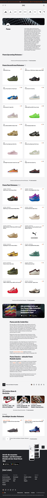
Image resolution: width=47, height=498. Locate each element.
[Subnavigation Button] (3, 5)
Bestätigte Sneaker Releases (13, 416)
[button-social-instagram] (34, 384)
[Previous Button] (3, 438)
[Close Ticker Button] (44, 1)
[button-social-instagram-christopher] (31, 384)
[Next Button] (7, 438)
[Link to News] (5, 5)
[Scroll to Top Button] (43, 447)
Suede (14, 362)
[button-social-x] (44, 384)
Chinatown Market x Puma (18, 351)
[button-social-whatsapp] (39, 384)
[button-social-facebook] (36, 384)
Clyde (20, 362)
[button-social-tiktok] (41, 384)
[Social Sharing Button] (3, 384)
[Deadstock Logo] (23, 5)
